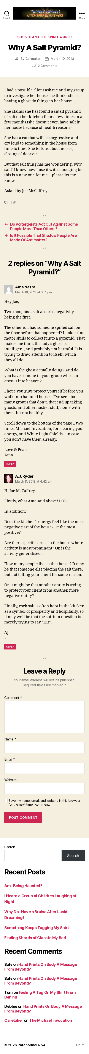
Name (10, 739)
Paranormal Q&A (31, 1045)
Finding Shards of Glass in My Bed (35, 938)
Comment (13, 698)
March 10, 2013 (62, 59)
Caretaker (33, 59)
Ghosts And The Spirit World (44, 37)
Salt (13, 202)
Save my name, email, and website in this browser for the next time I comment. (44, 803)
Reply (10, 463)
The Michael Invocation (50, 1020)
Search (9, 847)
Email (9, 760)
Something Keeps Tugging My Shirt (36, 927)
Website (10, 780)
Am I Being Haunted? (23, 885)
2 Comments (47, 66)
